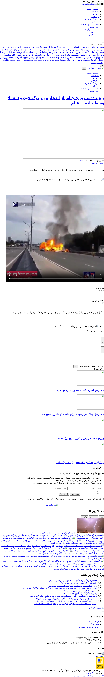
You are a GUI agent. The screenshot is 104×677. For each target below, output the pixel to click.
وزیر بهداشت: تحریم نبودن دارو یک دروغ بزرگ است (70, 50)
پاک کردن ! (64, 494)
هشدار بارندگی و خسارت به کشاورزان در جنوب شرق (80, 47)
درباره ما (95, 624)
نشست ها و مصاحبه (90, 24)
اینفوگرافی (88, 29)
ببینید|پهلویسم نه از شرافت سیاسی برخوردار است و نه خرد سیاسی (74, 57)
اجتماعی (95, 16)
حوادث (95, 163)
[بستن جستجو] (103, 42)
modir (82, 160)
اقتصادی (95, 11)
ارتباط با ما (94, 621)
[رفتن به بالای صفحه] (103, 611)
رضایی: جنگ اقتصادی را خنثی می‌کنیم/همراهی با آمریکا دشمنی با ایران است (38, 55)
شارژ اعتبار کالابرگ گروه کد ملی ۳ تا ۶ (79, 593)
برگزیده (84, 517)
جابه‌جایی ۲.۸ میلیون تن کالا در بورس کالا (78, 583)
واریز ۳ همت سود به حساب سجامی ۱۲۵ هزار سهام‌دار (73, 585)
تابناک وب (88, 673)
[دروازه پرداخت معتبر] (100, 668)
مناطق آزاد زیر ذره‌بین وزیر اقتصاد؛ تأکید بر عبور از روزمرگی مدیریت (66, 598)
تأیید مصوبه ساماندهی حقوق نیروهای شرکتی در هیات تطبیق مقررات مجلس (63, 596)
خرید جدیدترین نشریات (88, 627)
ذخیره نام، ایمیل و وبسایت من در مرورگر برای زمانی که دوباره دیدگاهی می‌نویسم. (64, 499)
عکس (90, 32)
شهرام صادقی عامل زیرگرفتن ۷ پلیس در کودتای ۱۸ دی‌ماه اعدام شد (65, 603)
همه (101, 517)
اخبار (102, 163)
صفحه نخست (93, 9)
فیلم (91, 34)
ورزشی (95, 22)
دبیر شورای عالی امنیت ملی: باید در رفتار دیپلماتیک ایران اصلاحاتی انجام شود (49, 52)
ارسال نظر (75, 494)
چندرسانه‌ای (93, 27)
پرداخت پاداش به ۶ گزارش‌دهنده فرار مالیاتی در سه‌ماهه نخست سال (66, 601)
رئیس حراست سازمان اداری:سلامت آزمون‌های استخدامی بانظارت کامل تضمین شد (59, 588)
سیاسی (95, 14)
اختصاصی (93, 517)
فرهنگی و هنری (92, 19)
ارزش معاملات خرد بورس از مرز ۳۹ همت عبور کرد (74, 591)
